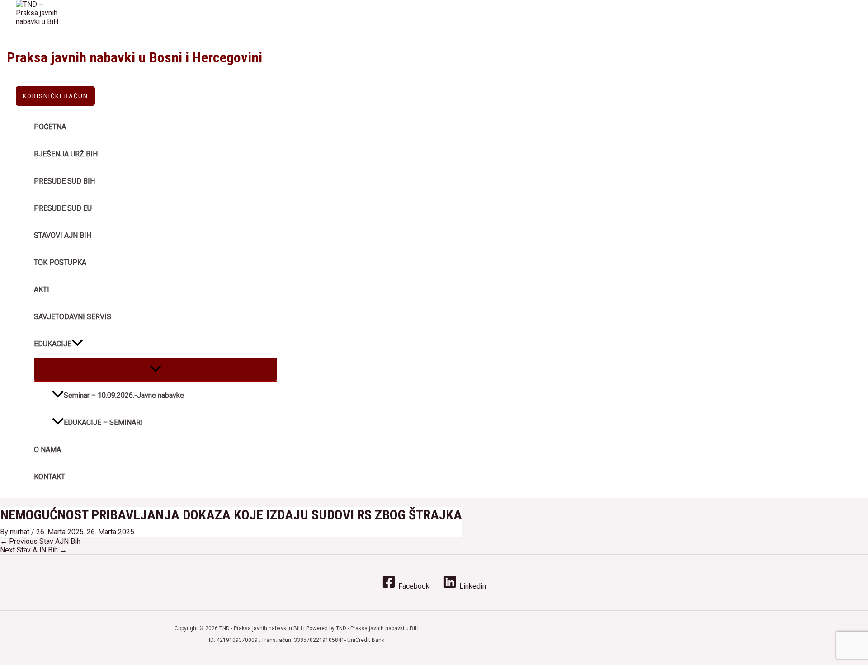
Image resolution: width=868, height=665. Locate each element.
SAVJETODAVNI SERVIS (72, 316)
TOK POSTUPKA (60, 262)
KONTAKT (49, 476)
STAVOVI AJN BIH (62, 235)
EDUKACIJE (52, 344)
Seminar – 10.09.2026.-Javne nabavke (124, 395)
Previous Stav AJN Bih (40, 541)
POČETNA (50, 127)
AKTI (41, 289)
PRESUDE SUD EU (63, 208)
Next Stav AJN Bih (33, 550)
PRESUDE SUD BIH (64, 181)
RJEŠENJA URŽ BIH (66, 154)
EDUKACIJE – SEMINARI (103, 422)
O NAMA (47, 449)
